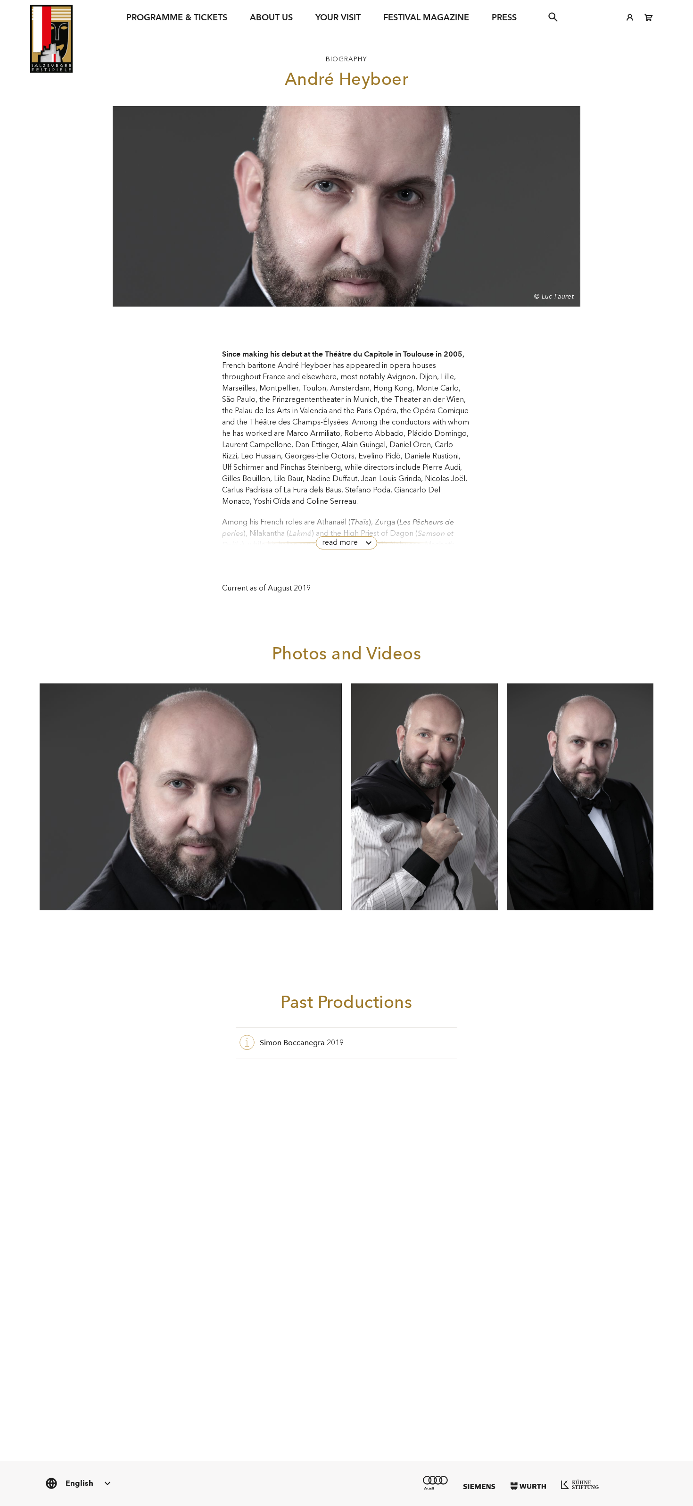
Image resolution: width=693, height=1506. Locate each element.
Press (504, 17)
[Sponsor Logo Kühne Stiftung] (580, 1484)
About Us (271, 17)
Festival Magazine (426, 17)
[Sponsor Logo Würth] (528, 1486)
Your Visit (338, 17)
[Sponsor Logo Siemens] (479, 1486)
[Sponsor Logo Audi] (435, 1482)
